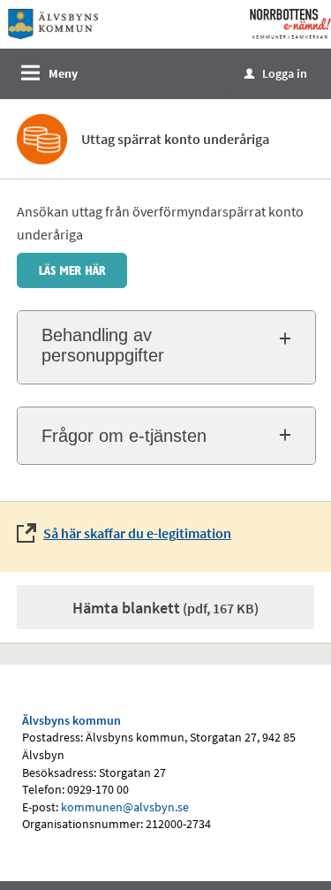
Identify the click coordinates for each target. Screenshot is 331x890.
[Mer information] (72, 269)
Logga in (275, 73)
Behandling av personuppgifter (102, 345)
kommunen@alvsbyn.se (125, 807)
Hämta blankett (165, 607)
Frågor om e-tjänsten (124, 435)
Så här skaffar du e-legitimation (137, 533)
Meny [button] (63, 73)
